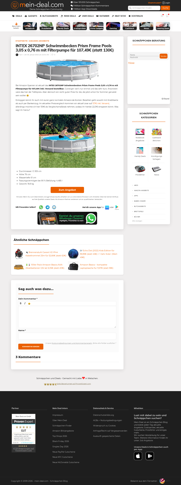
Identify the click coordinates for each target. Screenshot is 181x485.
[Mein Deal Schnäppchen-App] (151, 456)
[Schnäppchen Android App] (116, 207)
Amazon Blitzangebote (63, 431)
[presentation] (21, 303)
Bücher (137, 217)
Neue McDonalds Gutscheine (65, 462)
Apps (136, 196)
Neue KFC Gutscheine (62, 457)
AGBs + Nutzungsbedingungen (107, 420)
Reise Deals (70, 16)
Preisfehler (150, 430)
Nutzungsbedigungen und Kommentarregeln (72, 343)
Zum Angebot (67, 189)
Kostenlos (137, 16)
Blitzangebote (50, 16)
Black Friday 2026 (60, 441)
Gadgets (32, 16)
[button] (21, 304)
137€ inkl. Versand (101, 103)
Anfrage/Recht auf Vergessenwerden (110, 431)
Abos (136, 185)
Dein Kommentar (27, 298)
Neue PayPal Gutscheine (63, 452)
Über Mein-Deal (59, 420)
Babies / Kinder (140, 201)
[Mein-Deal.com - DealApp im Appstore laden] (140, 456)
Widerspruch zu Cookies (104, 425)
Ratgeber (104, 16)
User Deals (88, 16)
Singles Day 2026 (60, 446)
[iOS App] (107, 207)
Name (22, 330)
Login (167, 2)
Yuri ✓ (21, 55)
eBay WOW (120, 16)
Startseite (22, 41)
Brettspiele (138, 211)
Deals (19, 16)
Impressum (57, 415)
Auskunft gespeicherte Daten (106, 436)
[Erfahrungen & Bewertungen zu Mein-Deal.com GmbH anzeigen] (24, 433)
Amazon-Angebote (39, 41)
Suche (165, 8)
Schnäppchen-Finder (62, 425)
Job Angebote (146, 440)
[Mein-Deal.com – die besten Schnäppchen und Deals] (37, 5)
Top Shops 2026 (59, 436)
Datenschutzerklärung (103, 415)
